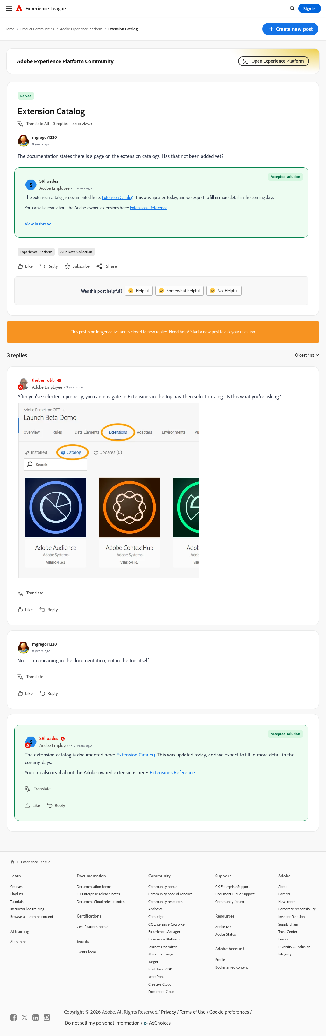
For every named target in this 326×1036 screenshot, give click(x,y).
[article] (161, 496)
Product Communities (37, 28)
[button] (290, 29)
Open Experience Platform (278, 61)
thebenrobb (43, 380)
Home (9, 28)
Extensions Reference (148, 207)
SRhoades (48, 181)
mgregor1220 (44, 137)
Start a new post (204, 332)
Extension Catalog (118, 197)
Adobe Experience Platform (81, 28)
